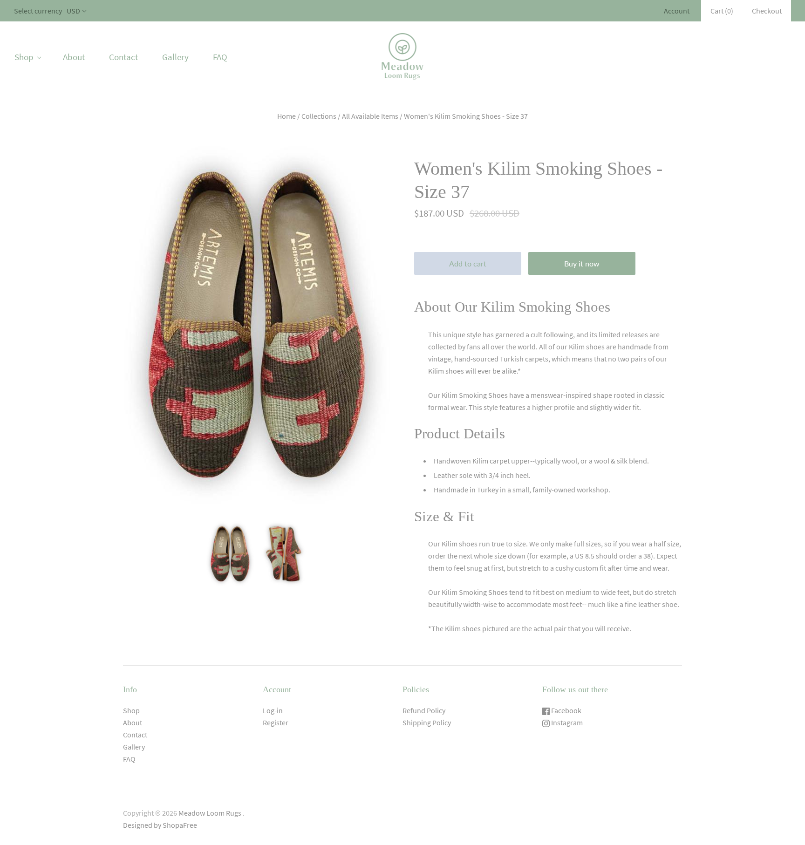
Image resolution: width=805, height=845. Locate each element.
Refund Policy (423, 710)
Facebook (565, 710)
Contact (123, 56)
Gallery (175, 56)
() (721, 10)
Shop (24, 56)
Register (275, 722)
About (74, 56)
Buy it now (582, 263)
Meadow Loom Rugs (209, 813)
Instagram (566, 722)
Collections (318, 116)
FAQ (220, 56)
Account (676, 10)
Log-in (273, 710)
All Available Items (370, 116)
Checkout (767, 10)
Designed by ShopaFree (160, 825)
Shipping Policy (426, 722)
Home (286, 116)
